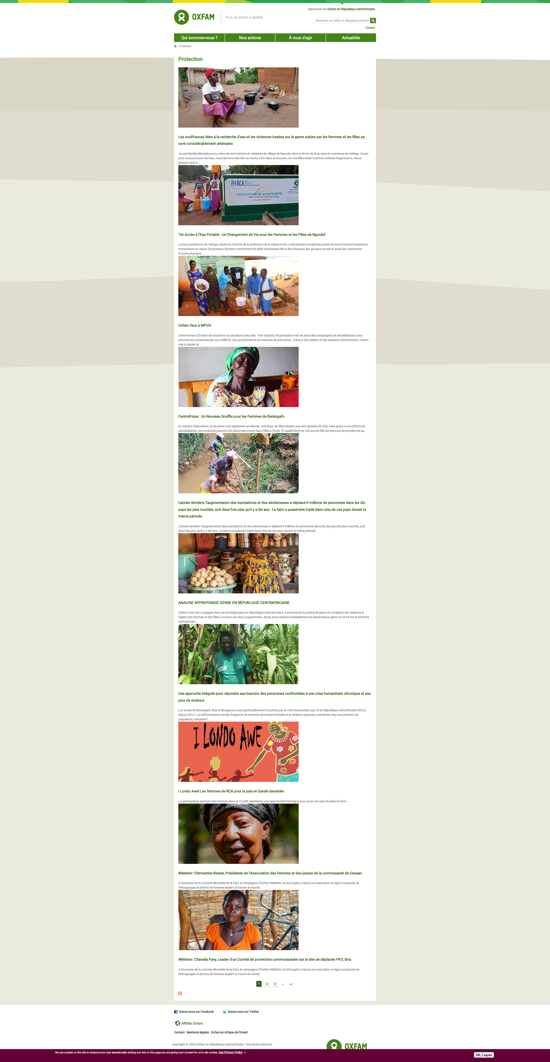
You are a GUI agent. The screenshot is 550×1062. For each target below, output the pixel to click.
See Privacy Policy (231, 1052)
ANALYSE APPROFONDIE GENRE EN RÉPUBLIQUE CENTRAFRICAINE (234, 602)
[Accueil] (194, 18)
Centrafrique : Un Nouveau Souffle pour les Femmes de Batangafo (231, 416)
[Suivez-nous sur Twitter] (225, 1011)
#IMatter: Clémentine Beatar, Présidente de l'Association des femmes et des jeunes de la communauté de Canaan (270, 873)
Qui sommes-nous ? (199, 37)
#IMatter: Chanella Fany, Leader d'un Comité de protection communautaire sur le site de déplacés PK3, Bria (264, 959)
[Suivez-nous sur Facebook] (176, 1011)
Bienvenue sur (341, 9)
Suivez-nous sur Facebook (196, 1011)
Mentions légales (198, 1032)
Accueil (175, 46)
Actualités (351, 37)
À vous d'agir (300, 37)
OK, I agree (484, 1055)
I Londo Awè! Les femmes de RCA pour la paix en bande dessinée (231, 791)
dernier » (291, 984)
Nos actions (250, 37)
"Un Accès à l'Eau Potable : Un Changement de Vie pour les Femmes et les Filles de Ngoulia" (252, 234)
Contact (370, 27)
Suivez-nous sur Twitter (243, 1011)
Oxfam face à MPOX (194, 325)
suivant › (283, 984)
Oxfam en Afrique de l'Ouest (229, 1032)
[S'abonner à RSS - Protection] (275, 994)
